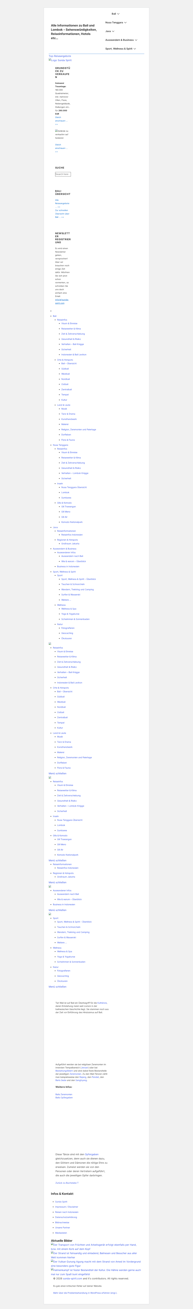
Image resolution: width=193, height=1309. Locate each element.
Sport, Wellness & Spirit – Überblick (78, 579)
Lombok (65, 492)
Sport (60, 575)
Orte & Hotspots (65, 359)
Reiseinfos (62, 319)
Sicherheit (66, 349)
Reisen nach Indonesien (66, 1212)
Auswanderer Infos (66, 552)
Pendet (95, 1077)
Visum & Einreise (69, 323)
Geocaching (67, 633)
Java (108, 31)
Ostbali (64, 384)
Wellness (61, 605)
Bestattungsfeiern (64, 1070)
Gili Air (64, 517)
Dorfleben (66, 434)
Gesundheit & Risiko (71, 339)
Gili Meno (65, 511)
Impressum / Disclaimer (66, 1206)
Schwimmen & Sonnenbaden (75, 619)
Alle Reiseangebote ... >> (62, 203)
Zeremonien (75, 1074)
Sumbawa (66, 497)
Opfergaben (91, 1154)
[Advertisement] (82, 1038)
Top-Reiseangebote (60, 55)
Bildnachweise (62, 1222)
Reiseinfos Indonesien (72, 534)
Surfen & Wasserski (70, 594)
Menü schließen (57, 773)
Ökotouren (66, 638)
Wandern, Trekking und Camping (77, 589)
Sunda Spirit (61, 1201)
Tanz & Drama (68, 414)
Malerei (64, 424)
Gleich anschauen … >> (61, 120)
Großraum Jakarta (70, 543)
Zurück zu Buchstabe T (67, 1183)
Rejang (82, 1077)
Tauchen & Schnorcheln (73, 584)
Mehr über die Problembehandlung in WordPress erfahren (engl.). (85, 1293)
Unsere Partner (62, 1227)
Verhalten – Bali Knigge (72, 344)
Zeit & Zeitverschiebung (73, 333)
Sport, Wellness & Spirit (118, 48)
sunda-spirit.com (72, 1278)
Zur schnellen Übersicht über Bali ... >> (62, 213)
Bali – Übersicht (69, 363)
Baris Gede (60, 1080)
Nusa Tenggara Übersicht (74, 487)
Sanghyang (81, 1080)
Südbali (65, 368)
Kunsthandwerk (69, 419)
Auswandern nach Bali (72, 556)
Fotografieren (67, 628)
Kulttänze (102, 1003)
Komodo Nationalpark (72, 522)
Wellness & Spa (68, 608)
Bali (114, 13)
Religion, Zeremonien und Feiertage (78, 429)
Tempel (65, 394)
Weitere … (66, 600)
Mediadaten (61, 1232)
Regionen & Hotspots (67, 539)
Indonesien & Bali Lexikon (73, 354)
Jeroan (84, 1067)
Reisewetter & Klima (71, 328)
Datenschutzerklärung (66, 1217)
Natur (60, 624)
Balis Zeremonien (63, 1094)
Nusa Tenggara (114, 22)
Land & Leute (63, 405)
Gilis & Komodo (64, 502)
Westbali (65, 373)
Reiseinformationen (66, 531)
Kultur (64, 400)
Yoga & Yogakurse (70, 614)
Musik (64, 408)
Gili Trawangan (68, 506)
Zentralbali (66, 389)
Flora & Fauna (68, 440)
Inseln (60, 483)
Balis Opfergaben (64, 1097)
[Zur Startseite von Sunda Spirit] (60, 60)
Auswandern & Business (119, 39)
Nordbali (65, 379)
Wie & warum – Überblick (73, 561)
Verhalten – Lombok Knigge (74, 473)
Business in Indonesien (68, 566)
